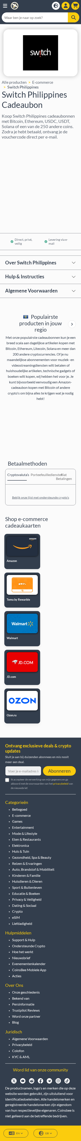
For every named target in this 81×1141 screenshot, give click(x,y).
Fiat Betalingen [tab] (64, 477)
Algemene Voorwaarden (31, 291)
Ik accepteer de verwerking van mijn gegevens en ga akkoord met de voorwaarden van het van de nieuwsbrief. (42, 783)
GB (47, 1133)
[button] (5, 6)
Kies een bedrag (15, 164)
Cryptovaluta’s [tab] (17, 475)
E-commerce (42, 82)
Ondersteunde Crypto (28, 946)
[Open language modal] (56, 6)
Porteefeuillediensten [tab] (40, 475)
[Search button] (73, 17)
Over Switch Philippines (30, 263)
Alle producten (14, 82)
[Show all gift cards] (72, 324)
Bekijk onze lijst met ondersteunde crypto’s (40, 497)
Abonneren (59, 770)
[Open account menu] (66, 6)
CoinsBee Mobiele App (29, 970)
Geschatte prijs (15, 182)
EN (18, 1133)
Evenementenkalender (29, 964)
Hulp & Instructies (24, 276)
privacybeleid (60, 783)
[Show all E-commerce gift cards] (72, 324)
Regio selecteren (16, 145)
